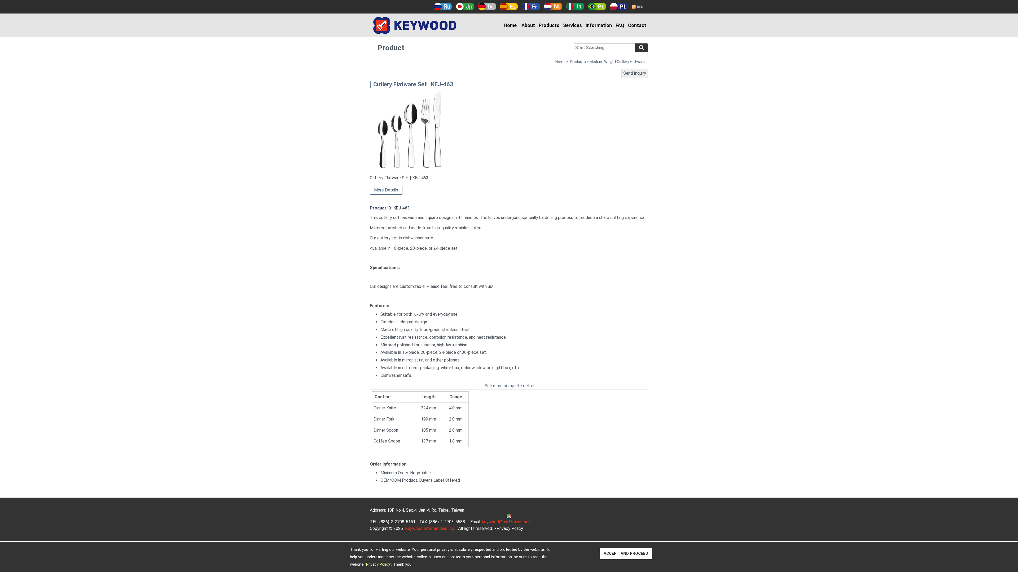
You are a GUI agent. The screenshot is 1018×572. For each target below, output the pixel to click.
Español (509, 6)
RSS (640, 7)
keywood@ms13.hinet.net (506, 521)
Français (531, 6)
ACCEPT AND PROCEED (626, 553)
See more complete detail (509, 385)
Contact (637, 25)
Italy (575, 6)
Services (572, 25)
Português (597, 6)
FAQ (620, 25)
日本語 (465, 6)
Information (599, 25)
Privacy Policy (378, 564)
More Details (386, 190)
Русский (443, 6)
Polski (619, 6)
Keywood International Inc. (430, 528)
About (528, 25)
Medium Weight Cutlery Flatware (617, 62)
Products (549, 25)
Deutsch (487, 6)
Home (510, 25)
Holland (553, 6)
